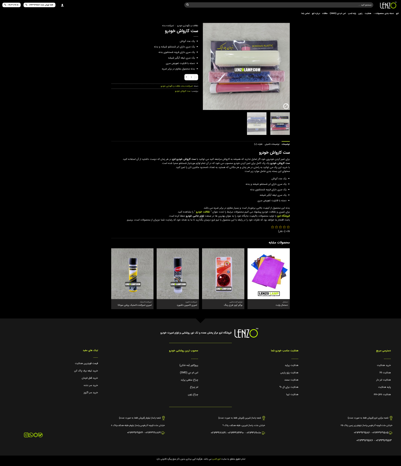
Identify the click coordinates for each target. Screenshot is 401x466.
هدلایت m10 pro (382, 394)
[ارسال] (187, 5)
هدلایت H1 (385, 373)
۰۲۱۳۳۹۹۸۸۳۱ (153, 433)
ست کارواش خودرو (182, 91)
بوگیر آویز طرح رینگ (233, 305)
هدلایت (368, 13)
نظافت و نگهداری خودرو (187, 25)
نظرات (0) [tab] (258, 144)
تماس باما (305, 13)
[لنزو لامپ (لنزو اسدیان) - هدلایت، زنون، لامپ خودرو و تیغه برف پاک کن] (388, 5)
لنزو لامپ (216, 459)
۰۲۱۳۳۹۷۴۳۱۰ (236, 433)
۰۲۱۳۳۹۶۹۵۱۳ (384, 440)
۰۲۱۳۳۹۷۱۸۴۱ (218, 433)
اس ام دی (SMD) (338, 13)
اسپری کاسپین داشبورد (187, 305)
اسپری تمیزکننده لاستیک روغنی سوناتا (135, 305)
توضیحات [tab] (286, 144)
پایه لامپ (352, 13)
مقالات (325, 13)
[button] (286, 106)
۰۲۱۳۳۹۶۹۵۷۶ (365, 440)
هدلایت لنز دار (383, 380)
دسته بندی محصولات (384, 13)
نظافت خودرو (203, 212)
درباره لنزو (316, 13)
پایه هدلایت (384, 387)
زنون (360, 13)
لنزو (397, 13)
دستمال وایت (282, 305)
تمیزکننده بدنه (168, 25)
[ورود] (62, 5)
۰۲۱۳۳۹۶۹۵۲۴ (135, 433)
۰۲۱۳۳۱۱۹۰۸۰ (254, 433)
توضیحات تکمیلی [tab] (272, 144)
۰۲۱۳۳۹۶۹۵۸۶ (362, 433)
